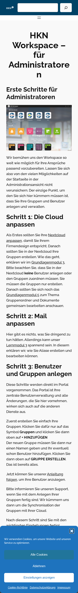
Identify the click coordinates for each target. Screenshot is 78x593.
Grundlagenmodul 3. (48, 262)
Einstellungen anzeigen (39, 577)
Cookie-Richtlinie (18, 587)
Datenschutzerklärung (42, 587)
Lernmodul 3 (16, 345)
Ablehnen (39, 566)
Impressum (63, 587)
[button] (72, 531)
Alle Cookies (39, 554)
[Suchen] (66, 7)
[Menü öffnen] (39, 17)
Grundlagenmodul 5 (22, 295)
